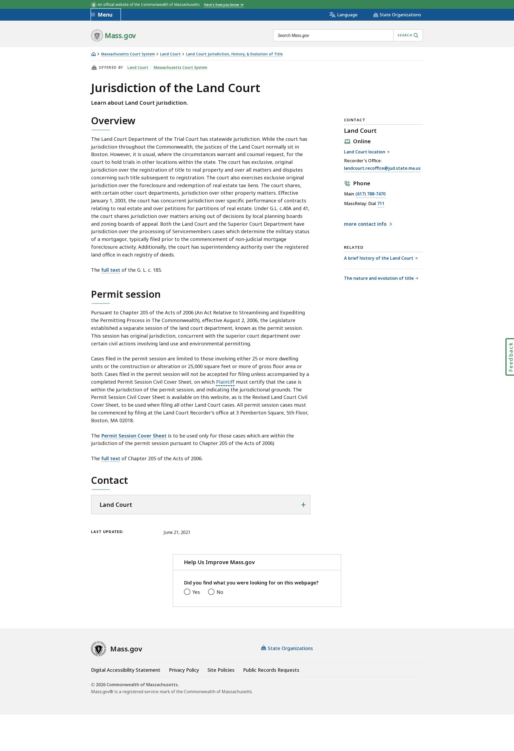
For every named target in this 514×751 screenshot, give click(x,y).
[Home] (93, 54)
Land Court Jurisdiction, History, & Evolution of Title (234, 54)
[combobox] (348, 35)
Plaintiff (225, 382)
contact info (366, 224)
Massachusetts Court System (128, 54)
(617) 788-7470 (371, 194)
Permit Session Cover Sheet (134, 435)
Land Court (170, 54)
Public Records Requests (271, 670)
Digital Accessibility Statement (125, 670)
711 (380, 203)
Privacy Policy (184, 670)
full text (110, 270)
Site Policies (221, 670)
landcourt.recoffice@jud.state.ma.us (382, 168)
